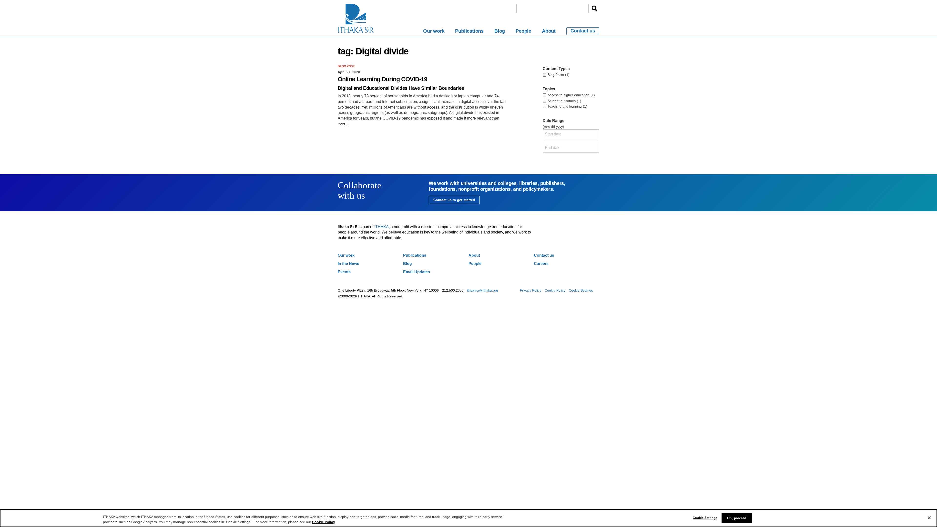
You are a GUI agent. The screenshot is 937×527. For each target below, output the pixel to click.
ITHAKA (381, 227)
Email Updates (416, 272)
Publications (469, 31)
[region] (468, 518)
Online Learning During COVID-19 (382, 79)
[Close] (929, 517)
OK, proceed (736, 518)
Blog (499, 31)
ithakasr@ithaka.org (482, 290)
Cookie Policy (555, 290)
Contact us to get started (454, 200)
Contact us (582, 30)
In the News (348, 264)
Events (344, 272)
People (523, 31)
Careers (541, 264)
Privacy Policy (530, 290)
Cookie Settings (581, 290)
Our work (433, 31)
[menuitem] (433, 32)
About (549, 31)
